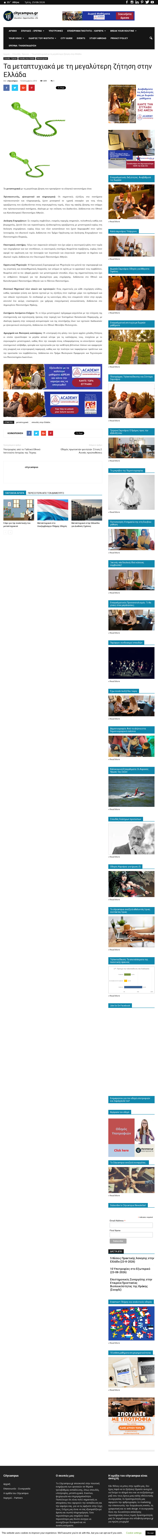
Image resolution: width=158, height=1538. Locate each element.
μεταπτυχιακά (22, 422)
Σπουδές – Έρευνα (31, 30)
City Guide (67, 38)
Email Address (117, 1220)
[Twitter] (147, 2)
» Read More (114, 221)
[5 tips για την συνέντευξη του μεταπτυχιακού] (18, 510)
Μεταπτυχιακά (42, 58)
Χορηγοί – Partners (13, 1497)
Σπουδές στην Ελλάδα (26, 58)
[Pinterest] (142, 2)
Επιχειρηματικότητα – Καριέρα (85, 30)
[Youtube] (152, 2)
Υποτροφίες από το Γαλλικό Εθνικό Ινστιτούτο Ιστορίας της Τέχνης (21, 451)
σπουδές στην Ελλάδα (41, 422)
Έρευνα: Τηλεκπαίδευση (22, 45)
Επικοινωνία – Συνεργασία (16, 1488)
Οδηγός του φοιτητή (41, 38)
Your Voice (15, 38)
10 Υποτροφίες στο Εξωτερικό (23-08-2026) (130, 1270)
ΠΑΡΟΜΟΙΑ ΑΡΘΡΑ (14, 493)
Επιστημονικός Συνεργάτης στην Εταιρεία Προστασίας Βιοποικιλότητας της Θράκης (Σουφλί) (131, 1284)
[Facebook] (127, 2)
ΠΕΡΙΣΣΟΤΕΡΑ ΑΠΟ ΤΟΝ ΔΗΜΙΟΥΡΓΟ (46, 493)
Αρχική (13, 30)
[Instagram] (132, 2)
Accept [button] (150, 1533)
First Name (115, 1230)
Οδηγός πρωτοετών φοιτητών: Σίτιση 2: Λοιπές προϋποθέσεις (81, 451)
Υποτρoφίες (56, 30)
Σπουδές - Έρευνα (10, 58)
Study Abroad (97, 38)
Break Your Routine (122, 30)
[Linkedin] (137, 2)
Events (81, 38)
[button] (151, 38)
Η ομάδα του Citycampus (16, 1493)
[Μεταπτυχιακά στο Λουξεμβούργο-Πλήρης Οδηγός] (52, 510)
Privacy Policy (119, 38)
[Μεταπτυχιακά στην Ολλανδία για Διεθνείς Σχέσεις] (86, 510)
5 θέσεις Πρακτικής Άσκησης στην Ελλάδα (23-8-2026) (132, 1260)
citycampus (12, 81)
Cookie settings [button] (134, 1533)
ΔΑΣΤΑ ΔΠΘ (116, 1251)
